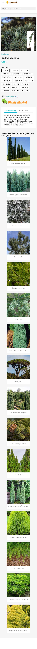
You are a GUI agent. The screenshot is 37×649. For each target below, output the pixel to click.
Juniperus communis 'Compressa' (19, 506)
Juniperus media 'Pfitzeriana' (18, 599)
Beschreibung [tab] (11, 111)
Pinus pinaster (18, 257)
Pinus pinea (18, 381)
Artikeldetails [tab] (23, 111)
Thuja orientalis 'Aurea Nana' (18, 537)
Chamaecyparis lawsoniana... (18, 195)
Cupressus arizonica (18, 226)
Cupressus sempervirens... (18, 163)
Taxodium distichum (18, 288)
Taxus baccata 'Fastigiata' (18, 413)
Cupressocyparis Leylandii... (18, 630)
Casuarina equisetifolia (18, 444)
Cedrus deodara (18, 568)
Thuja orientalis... (18, 475)
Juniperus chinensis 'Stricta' (18, 350)
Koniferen (5, 54)
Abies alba (18, 319)
